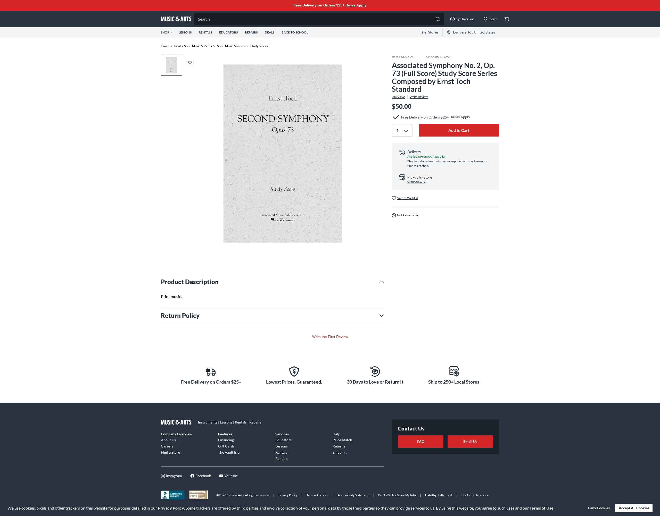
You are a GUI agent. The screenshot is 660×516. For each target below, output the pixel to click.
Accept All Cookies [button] (634, 508)
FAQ (420, 441)
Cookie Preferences (474, 495)
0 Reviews (398, 97)
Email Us (470, 441)
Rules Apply (356, 5)
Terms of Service (317, 495)
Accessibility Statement (353, 495)
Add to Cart (458, 130)
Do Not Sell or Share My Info (397, 495)
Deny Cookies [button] (599, 508)
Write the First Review (330, 337)
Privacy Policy (171, 507)
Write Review (419, 97)
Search (204, 18)
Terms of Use (542, 507)
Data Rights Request (438, 495)
